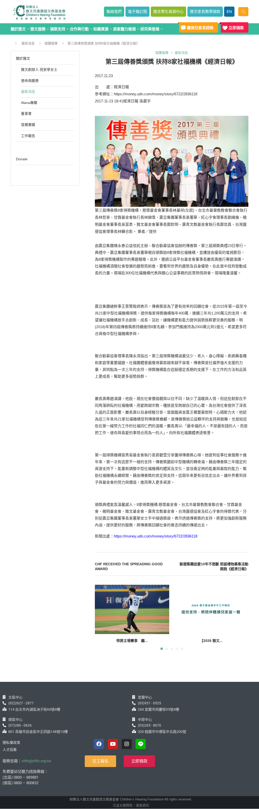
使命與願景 (30, 81)
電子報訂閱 (137, 11)
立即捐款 (236, 28)
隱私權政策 (11, 742)
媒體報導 (51, 43)
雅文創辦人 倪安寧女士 (39, 70)
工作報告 (28, 136)
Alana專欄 (29, 103)
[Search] (243, 11)
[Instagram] (127, 744)
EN (229, 11)
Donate (22, 159)
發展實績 (28, 125)
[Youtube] (113, 744)
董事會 (26, 113)
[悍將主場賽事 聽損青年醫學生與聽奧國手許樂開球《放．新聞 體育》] (132, 609)
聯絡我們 (114, 11)
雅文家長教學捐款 (205, 11)
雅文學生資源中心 (168, 11)
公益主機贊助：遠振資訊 (131, 805)
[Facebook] (99, 744)
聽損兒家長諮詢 (200, 28)
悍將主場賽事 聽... (132, 641)
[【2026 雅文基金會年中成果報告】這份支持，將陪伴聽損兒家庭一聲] (211, 609)
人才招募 (10, 750)
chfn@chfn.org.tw (36, 761)
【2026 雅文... (211, 641)
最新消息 (28, 43)
